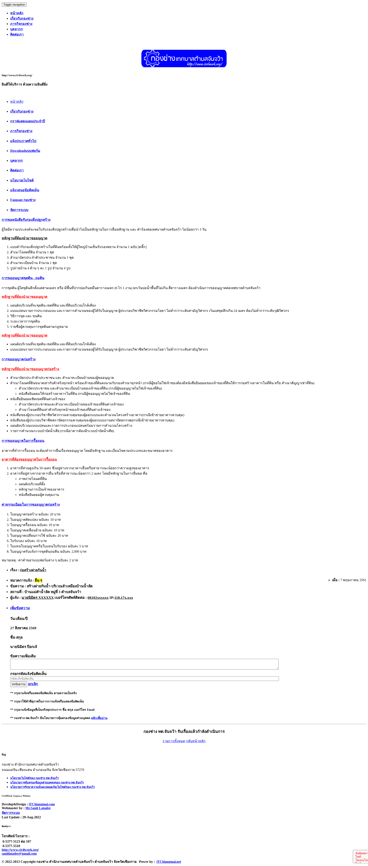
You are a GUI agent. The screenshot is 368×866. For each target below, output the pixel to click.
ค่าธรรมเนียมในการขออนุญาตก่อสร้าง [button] (31, 504)
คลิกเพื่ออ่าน (99, 718)
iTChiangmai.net (169, 861)
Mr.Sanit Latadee (38, 808)
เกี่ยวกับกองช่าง (21, 111)
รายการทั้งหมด (173, 741)
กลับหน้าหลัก (196, 741)
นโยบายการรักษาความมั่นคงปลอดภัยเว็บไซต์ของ (52, 787)
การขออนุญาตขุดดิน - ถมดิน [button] (23, 278)
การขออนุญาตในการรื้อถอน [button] (23, 440)
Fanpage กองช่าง (23, 200)
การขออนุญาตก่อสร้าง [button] (19, 359)
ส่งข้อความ (19, 684)
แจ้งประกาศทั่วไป (23, 141)
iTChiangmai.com (42, 804)
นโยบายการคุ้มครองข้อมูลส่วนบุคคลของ (47, 782)
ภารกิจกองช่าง (21, 131)
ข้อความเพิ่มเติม (23, 656)
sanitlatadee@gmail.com (19, 853)
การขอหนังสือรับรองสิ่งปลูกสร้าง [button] (26, 219)
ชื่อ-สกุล (16, 637)
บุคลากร (16, 160)
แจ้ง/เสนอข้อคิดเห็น (24, 190)
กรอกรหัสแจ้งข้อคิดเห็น (28, 674)
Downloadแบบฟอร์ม (25, 151)
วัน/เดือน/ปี (19, 619)
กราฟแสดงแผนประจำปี (27, 121)
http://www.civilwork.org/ (20, 850)
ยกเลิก (33, 684)
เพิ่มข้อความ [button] (20, 608)
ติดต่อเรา (17, 170)
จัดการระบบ (19, 210)
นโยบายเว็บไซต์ (22, 180)
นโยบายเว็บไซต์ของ (34, 778)
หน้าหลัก (16, 101)
